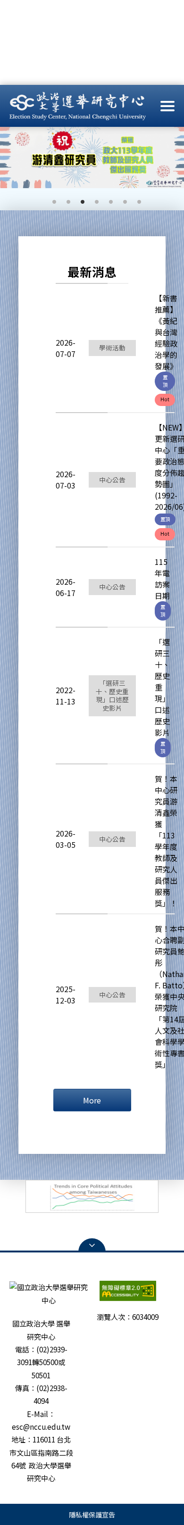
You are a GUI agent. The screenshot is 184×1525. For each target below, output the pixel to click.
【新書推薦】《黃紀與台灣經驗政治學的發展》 (166, 332)
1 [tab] (49, 201)
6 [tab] (120, 201)
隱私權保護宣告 (92, 1514)
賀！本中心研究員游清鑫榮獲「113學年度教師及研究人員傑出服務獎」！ (166, 841)
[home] (77, 105)
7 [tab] (134, 201)
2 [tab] (63, 201)
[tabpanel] (92, 157)
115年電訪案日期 (162, 578)
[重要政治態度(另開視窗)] (92, 1196)
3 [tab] (78, 201)
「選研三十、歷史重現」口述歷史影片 (162, 687)
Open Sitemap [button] (92, 1245)
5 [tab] (106, 201)
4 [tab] (92, 201)
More (92, 1100)
